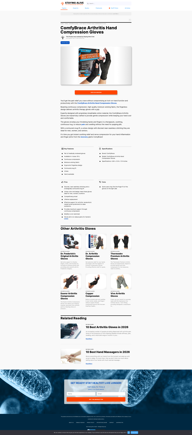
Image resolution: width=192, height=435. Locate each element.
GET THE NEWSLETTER (96, 399)
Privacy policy (134, 432)
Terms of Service (80, 422)
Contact (111, 422)
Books (87, 8)
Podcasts (99, 8)
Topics (64, 8)
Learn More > (116, 13)
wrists (66, 219)
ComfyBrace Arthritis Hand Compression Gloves (97, 103)
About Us (71, 422)
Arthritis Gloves (73, 23)
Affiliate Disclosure (102, 422)
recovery (84, 137)
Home (62, 23)
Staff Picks (114, 8)
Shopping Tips (119, 422)
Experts (75, 8)
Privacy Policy (90, 422)
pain (83, 124)
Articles (127, 8)
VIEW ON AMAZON (96, 92)
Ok (128, 432)
